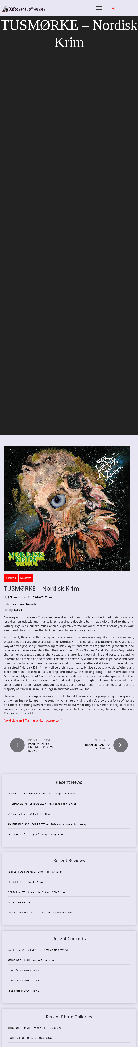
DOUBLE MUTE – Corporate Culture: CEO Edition (37, 892)
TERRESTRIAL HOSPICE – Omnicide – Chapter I (36, 871)
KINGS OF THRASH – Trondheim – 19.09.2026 (34, 1027)
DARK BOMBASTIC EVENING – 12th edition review (38, 949)
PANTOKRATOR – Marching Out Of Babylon (40, 747)
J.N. (10, 597)
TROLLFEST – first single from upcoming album (36, 834)
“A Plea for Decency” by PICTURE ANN (31, 814)
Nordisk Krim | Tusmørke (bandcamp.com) (33, 721)
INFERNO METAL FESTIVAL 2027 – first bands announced (42, 803)
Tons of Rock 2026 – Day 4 (23, 970)
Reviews (25, 578)
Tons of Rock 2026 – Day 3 (23, 980)
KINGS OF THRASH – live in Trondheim (31, 960)
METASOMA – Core (19, 902)
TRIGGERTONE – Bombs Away (25, 881)
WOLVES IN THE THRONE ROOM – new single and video (41, 793)
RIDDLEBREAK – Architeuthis (97, 746)
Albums (11, 578)
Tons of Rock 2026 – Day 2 (23, 990)
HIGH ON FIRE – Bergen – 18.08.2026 (30, 1038)
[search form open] (113, 8)
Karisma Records (25, 604)
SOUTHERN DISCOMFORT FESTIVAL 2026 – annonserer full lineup (47, 824)
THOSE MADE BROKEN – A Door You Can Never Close (40, 912)
